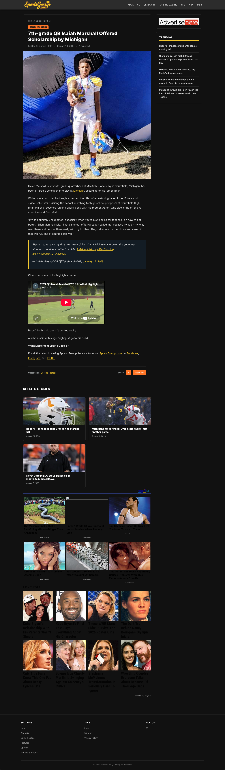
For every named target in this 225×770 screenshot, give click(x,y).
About (86, 728)
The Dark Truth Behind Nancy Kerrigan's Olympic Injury (135, 630)
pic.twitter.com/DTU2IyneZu (49, 253)
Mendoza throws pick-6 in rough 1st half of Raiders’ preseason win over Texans (178, 93)
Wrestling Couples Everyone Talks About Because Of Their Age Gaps (134, 679)
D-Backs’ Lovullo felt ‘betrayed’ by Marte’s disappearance (177, 71)
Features (25, 743)
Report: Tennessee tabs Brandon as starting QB (178, 47)
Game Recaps (27, 738)
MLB (199, 5)
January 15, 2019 (93, 261)
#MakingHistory (86, 249)
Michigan (78, 190)
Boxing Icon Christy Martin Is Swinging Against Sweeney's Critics (70, 679)
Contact (88, 733)
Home (31, 21)
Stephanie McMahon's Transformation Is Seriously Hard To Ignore (101, 682)
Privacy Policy (91, 738)
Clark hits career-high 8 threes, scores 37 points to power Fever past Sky (179, 59)
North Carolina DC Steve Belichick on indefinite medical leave (48, 477)
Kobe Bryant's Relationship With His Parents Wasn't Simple (37, 630)
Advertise (134, 5)
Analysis (25, 733)
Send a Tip (150, 5)
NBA (191, 5)
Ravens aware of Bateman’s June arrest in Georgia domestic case (176, 81)
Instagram (34, 358)
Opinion (24, 747)
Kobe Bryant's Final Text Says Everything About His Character (70, 630)
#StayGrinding (105, 249)
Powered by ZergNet (142, 696)
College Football (43, 21)
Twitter (51, 358)
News (23, 728)
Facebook (132, 353)
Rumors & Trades (29, 752)
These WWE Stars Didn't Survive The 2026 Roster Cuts (101, 628)
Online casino (168, 5)
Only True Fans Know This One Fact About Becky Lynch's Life (37, 679)
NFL (183, 5)
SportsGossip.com (110, 353)
